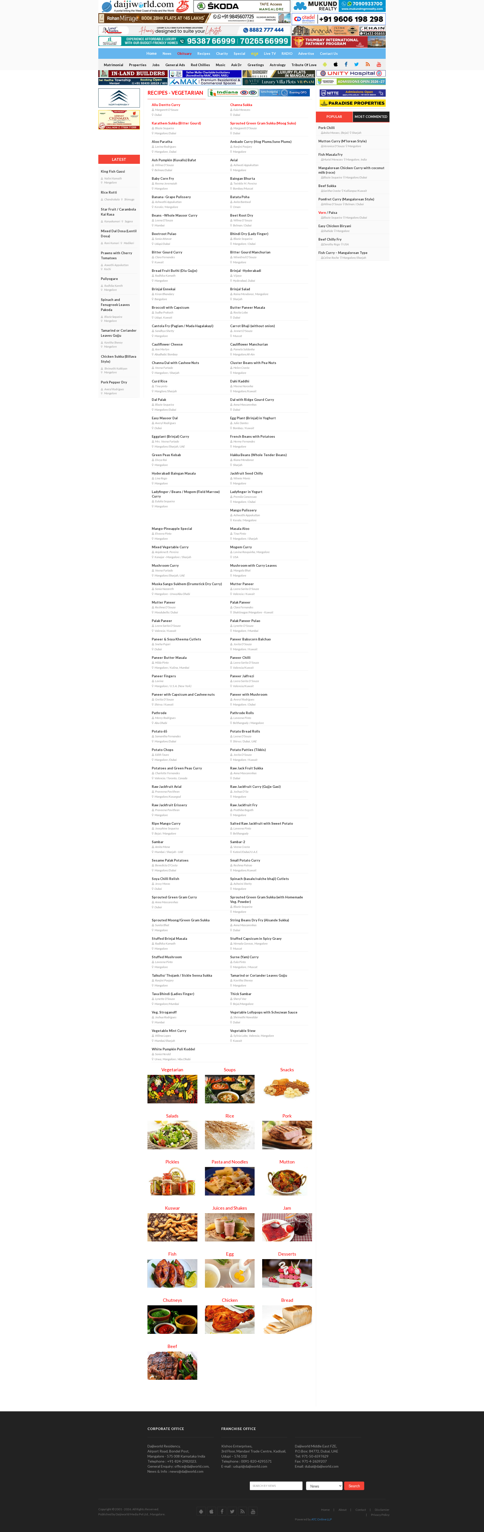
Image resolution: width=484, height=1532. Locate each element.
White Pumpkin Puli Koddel (173, 1049)
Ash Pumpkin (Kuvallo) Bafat (174, 160)
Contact (360, 1510)
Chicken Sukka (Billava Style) (118, 358)
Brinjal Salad (240, 289)
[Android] (324, 64)
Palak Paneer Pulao (245, 621)
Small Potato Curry (245, 860)
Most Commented (371, 117)
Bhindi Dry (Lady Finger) (249, 234)
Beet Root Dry (241, 215)
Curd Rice (159, 381)
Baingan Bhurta (242, 178)
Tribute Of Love (304, 65)
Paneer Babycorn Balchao (250, 639)
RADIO (287, 53)
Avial (234, 160)
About (343, 1510)
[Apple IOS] (335, 64)
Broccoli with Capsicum (170, 307)
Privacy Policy (380, 1515)
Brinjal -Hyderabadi (245, 271)
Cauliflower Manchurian (249, 344)
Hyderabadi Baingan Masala (174, 473)
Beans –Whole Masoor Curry (174, 215)
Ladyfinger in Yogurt (246, 492)
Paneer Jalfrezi (242, 676)
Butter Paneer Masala (247, 307)
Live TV (270, 53)
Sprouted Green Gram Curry (174, 897)
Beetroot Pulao (164, 234)
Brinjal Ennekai (163, 289)
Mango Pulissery (243, 510)
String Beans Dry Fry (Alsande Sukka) (259, 920)
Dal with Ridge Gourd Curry (252, 400)
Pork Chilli (326, 128)
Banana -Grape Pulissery (171, 197)
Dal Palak (159, 400)
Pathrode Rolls (242, 713)
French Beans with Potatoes (252, 436)
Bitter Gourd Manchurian (250, 252)
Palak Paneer (240, 602)
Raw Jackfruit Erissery (169, 805)
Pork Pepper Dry (114, 382)
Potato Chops (162, 750)
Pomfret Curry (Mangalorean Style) (346, 199)
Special (239, 53)
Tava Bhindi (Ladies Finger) (173, 994)
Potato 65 (159, 731)
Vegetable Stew (242, 1031)
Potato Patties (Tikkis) (248, 750)
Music (220, 65)
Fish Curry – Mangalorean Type (343, 253)
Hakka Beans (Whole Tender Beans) (258, 455)
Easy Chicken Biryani (334, 226)
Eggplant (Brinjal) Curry (170, 436)
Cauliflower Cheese (167, 344)
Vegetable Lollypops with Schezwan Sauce (263, 1012)
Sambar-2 (237, 842)
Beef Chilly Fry (330, 239)
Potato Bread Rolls (245, 731)
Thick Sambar (241, 994)
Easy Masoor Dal (165, 418)
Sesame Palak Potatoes (170, 860)
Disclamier (382, 1510)
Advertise (306, 53)
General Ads (175, 65)
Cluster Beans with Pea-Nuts (253, 363)
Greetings (256, 65)
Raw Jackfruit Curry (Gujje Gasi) (255, 787)
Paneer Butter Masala (169, 658)
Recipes (203, 53)
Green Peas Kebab (166, 455)
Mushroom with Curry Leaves (253, 565)
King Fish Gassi (113, 171)
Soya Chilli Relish (165, 879)
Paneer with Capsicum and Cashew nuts (183, 694)
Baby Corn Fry (163, 178)
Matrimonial (113, 65)
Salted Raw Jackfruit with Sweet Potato (261, 823)
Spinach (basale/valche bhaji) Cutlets (259, 879)
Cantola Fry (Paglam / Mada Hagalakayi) (182, 326)
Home (325, 1510)
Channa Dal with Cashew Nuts (175, 363)
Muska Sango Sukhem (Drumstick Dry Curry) (187, 584)
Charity (222, 53)
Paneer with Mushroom (248, 694)
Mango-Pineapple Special (172, 529)
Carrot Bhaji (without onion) (252, 326)
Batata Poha (239, 197)
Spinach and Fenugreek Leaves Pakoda (115, 305)
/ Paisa (327, 213)
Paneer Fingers (164, 676)
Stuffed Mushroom (167, 957)
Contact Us (329, 53)
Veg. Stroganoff (164, 1012)
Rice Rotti (109, 192)
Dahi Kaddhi (239, 381)
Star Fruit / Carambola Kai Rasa (118, 211)
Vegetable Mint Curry (169, 1031)
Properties (137, 65)
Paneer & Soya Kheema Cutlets (176, 639)
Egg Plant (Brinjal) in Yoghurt (253, 418)
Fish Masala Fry (330, 154)
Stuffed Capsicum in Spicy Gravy (256, 939)
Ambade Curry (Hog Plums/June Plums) (260, 142)
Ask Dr (236, 65)
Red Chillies (200, 65)
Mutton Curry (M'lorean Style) (342, 141)
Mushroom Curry (165, 565)
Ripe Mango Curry (166, 823)
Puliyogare (109, 279)
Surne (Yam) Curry (244, 957)
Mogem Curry (241, 547)
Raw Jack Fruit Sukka (246, 768)
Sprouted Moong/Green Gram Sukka (180, 920)
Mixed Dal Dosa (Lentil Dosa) (119, 233)
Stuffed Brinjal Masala (169, 939)
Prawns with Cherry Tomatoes (116, 255)
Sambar (158, 842)
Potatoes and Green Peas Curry (177, 768)
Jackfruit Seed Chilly (246, 473)
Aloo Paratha (162, 142)
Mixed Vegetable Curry (170, 547)
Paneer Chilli (240, 658)
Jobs (156, 65)
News (167, 53)
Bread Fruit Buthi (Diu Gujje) (174, 271)
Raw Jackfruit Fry (243, 805)
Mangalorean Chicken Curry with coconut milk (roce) (351, 170)
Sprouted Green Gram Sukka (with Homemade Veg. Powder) (266, 899)
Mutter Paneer (242, 584)
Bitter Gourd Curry (167, 252)
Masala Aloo (239, 529)
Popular (334, 117)
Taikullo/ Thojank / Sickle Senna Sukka (182, 975)
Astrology (278, 65)
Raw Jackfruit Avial (167, 787)
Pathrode (159, 713)
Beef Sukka (327, 186)
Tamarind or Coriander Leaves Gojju (119, 332)
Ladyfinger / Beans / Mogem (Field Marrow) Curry (186, 494)
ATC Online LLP (321, 1519)
